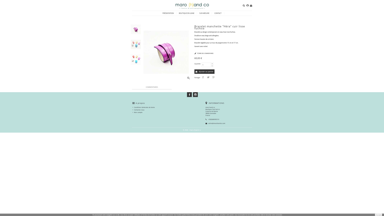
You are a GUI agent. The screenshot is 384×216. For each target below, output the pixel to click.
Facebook (189, 94)
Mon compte (138, 112)
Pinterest (213, 77)
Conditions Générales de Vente (144, 107)
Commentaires (152, 87)
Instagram (195, 94)
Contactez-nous (139, 110)
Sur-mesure (204, 13)
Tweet (208, 77)
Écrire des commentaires (204, 53)
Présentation (168, 13)
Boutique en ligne (186, 13)
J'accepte (379, 215)
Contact (218, 13)
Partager (203, 77)
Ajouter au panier (205, 71)
